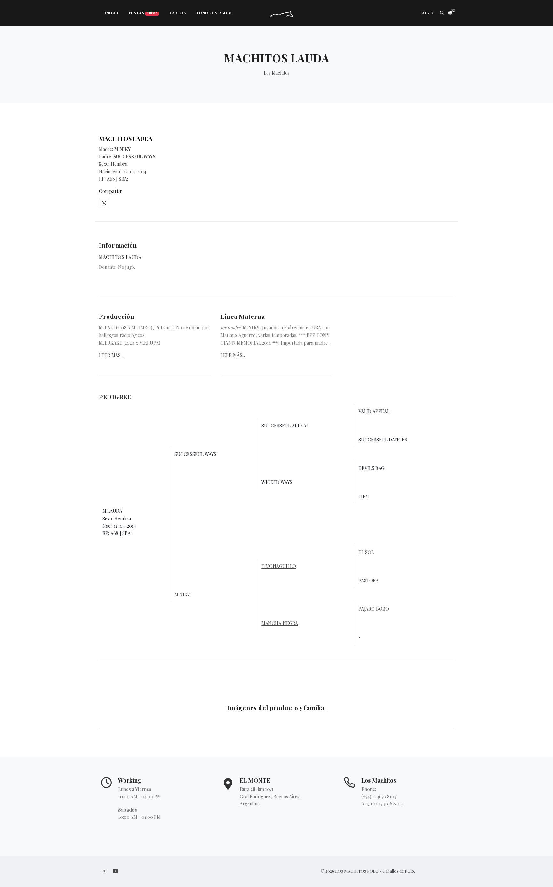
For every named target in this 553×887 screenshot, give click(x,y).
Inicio (112, 12)
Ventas (143, 12)
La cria (178, 12)
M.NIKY (182, 595)
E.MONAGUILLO (278, 566)
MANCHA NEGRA (279, 623)
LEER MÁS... (111, 355)
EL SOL (366, 552)
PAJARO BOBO (373, 609)
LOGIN (427, 12)
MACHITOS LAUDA (125, 139)
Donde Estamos (213, 12)
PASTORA (368, 581)
